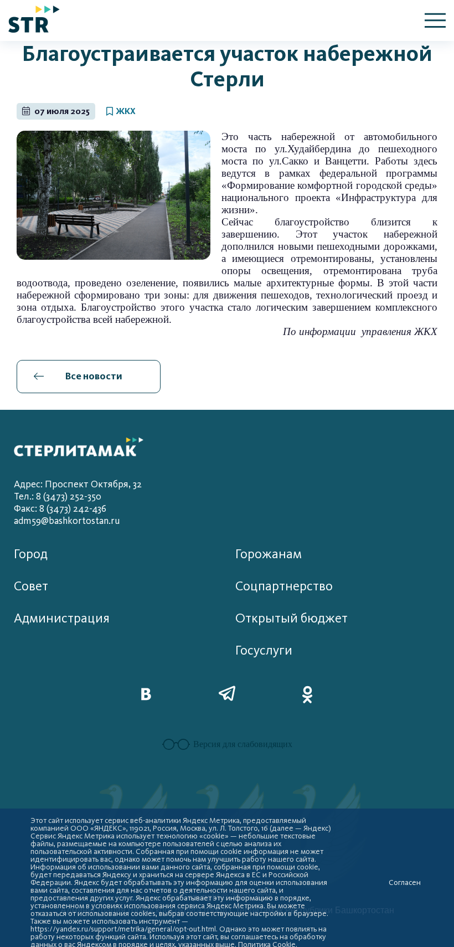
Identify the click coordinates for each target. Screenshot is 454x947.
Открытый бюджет (291, 618)
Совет (31, 586)
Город (31, 554)
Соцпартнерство (284, 586)
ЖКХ (126, 111)
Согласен (405, 882)
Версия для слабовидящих (242, 744)
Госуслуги (263, 650)
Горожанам (268, 554)
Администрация (62, 618)
